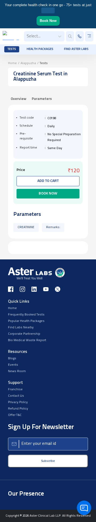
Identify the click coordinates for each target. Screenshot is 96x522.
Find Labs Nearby (21, 327)
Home (12, 63)
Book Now (48, 21)
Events (13, 365)
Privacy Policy (18, 402)
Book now (48, 194)
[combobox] (27, 36)
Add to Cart (48, 181)
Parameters (42, 99)
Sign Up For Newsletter (41, 427)
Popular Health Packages (26, 321)
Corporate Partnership (24, 334)
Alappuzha (28, 63)
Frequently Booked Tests (26, 314)
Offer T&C (15, 415)
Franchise (15, 389)
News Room (17, 371)
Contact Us (16, 396)
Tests (11, 49)
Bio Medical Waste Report (27, 340)
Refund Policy (18, 408)
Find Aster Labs (76, 49)
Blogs (12, 358)
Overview (18, 99)
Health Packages (40, 49)
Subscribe (48, 461)
